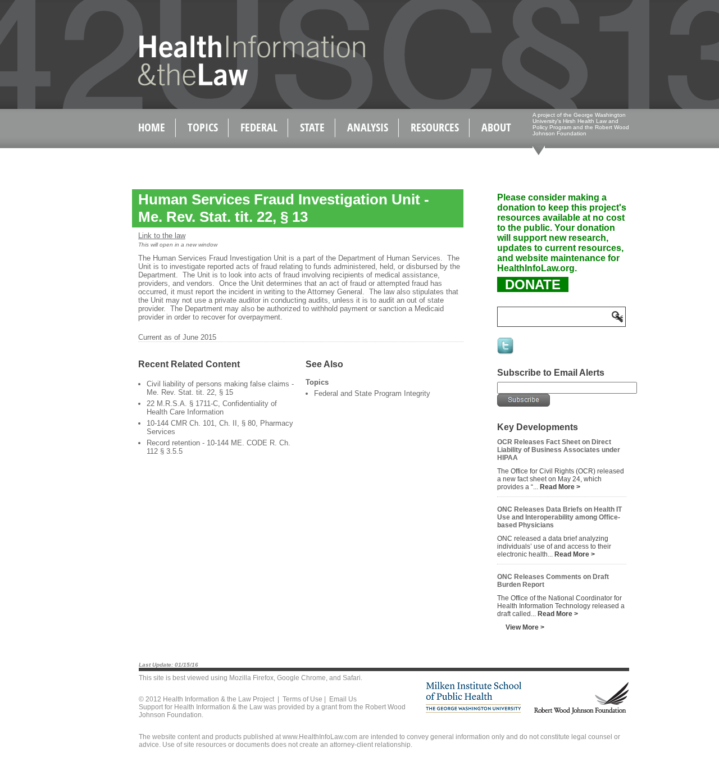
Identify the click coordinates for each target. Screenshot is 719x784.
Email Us (343, 699)
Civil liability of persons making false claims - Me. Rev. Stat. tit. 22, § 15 (220, 388)
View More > (525, 627)
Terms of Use (302, 699)
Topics (203, 127)
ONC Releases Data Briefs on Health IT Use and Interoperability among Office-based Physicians (559, 517)
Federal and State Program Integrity (372, 393)
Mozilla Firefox (251, 678)
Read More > (560, 487)
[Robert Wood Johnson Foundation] (581, 712)
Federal (258, 127)
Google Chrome (301, 678)
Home (151, 127)
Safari (352, 678)
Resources (435, 127)
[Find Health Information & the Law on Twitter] (506, 353)
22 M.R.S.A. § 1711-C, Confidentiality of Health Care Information (212, 407)
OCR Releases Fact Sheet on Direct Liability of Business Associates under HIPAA (558, 450)
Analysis (367, 127)
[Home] (228, 83)
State (312, 127)
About (496, 127)
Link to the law (161, 235)
